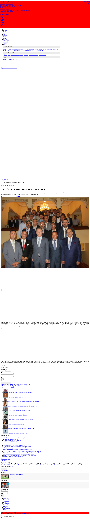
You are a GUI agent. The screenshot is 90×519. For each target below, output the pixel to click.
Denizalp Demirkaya (12, 428)
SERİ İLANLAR (39, 50)
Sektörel (54, 49)
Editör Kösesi (11, 419)
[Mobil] (2, 16)
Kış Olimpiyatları (48, 49)
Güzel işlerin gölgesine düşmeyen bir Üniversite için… (28, 401)
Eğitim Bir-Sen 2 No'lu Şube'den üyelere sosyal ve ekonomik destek (18, 444)
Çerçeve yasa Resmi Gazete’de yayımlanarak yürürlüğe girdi (17, 446)
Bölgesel (5, 49)
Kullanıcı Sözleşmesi (33, 55)
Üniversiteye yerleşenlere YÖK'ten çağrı (12, 440)
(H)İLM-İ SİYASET (22, 415)
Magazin (5, 35)
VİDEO (5, 43)
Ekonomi (5, 39)
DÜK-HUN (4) (23, 433)
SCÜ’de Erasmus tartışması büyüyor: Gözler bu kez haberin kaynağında (19, 455)
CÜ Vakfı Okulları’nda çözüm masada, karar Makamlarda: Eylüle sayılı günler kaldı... (22, 451)
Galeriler (6, 501)
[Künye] (2, 24)
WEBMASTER (14, 59)
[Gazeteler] (3, 22)
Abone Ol (3, 196)
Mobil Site (6, 498)
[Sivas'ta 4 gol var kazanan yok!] (5, 478)
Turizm (40, 49)
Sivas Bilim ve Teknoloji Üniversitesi (17, 50)
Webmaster (7, 508)
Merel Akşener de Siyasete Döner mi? (23, 392)
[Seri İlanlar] (2, 21)
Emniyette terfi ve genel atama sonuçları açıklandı (14, 447)
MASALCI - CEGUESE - (14, 433)
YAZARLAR (6, 40)
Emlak (17, 49)
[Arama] (2, 17)
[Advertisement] (26, 72)
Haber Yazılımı (25, 513)
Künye (10, 55)
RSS (5, 509)
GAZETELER (6, 59)
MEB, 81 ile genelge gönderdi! (10, 439)
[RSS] (2, 25)
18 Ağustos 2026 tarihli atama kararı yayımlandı (14, 445)
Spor (4, 34)
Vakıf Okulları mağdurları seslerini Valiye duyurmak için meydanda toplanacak (21, 452)
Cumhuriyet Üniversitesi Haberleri (26, 49)
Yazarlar (7, 503)
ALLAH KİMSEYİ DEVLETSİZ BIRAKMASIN (26, 406)
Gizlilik (26, 55)
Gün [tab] (89, 1)
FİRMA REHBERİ (30, 50)
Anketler (6, 504)
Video (5, 502)
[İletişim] (3, 19)
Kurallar (21, 55)
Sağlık (4, 38)
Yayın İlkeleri (15, 55)
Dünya (4, 33)
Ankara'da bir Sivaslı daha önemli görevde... (13, 456)
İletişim (5, 55)
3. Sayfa (9, 49)
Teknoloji (13, 49)
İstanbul (36, 49)
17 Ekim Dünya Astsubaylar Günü (22, 410)
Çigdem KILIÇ (11, 406)
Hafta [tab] (89, 2)
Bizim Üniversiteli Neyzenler (14, 424)
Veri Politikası (42, 55)
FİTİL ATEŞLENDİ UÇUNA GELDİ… (26, 428)
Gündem (5, 30)
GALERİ (5, 42)
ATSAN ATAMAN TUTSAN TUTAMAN (24, 419)
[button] (3, 44)
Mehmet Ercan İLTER (13, 415)
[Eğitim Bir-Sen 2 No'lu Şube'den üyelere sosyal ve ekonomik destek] (5, 487)
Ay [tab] (88, 3)
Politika (5, 31)
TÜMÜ (12, 387)
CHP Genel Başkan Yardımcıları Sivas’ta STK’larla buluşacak (17, 449)
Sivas (43, 49)
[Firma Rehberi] (2, 20)
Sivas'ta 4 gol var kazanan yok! (10, 441)
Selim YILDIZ (11, 397)
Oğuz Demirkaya (12, 401)
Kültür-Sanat (6, 36)
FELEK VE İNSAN (19, 397)
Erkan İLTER (11, 410)
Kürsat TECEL (11, 392)
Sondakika (6, 499)
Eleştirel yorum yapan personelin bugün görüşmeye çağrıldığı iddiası (18, 454)
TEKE (22, 424)
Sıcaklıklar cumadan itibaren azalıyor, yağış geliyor (15, 437)
